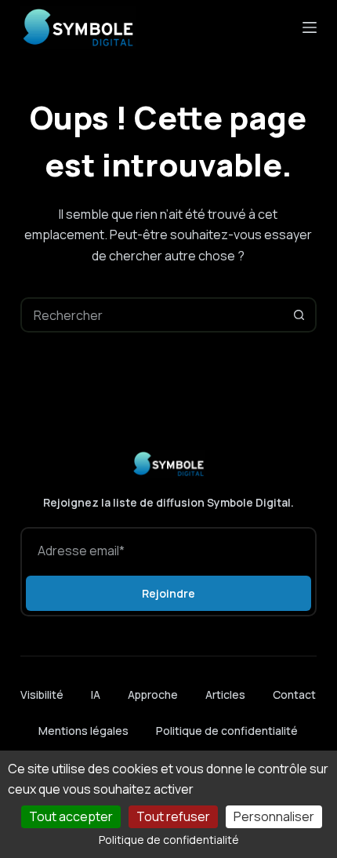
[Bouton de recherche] (299, 315)
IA (95, 695)
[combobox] (152, 315)
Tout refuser (173, 816)
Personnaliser (274, 816)
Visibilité (41, 695)
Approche (153, 695)
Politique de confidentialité (227, 730)
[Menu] (310, 27)
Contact (294, 695)
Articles (225, 695)
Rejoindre (168, 593)
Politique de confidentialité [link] (169, 839)
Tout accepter (71, 816)
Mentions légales (83, 730)
